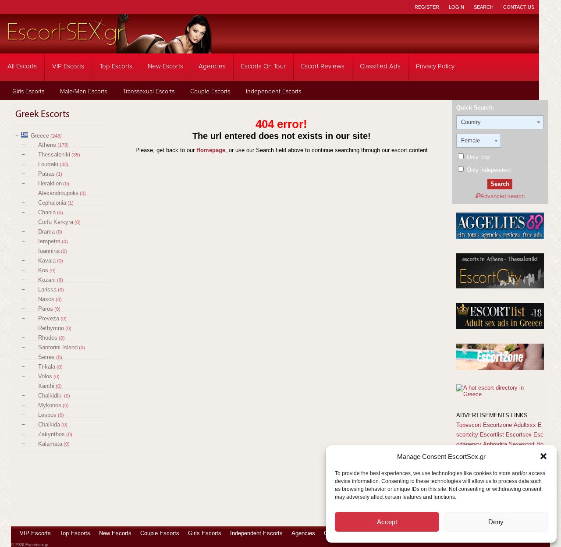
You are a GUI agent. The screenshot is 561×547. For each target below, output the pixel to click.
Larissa (47, 289)
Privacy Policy (435, 66)
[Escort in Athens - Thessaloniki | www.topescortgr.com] (499, 394)
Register (427, 7)
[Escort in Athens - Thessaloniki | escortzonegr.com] (500, 368)
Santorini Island (58, 347)
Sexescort (522, 444)
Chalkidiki (50, 395)
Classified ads (380, 66)
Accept (387, 522)
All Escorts (22, 66)
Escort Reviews (322, 66)
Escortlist (492, 434)
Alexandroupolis (58, 193)
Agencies (212, 66)
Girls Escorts (28, 92)
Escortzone (497, 425)
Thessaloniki (54, 154)
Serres (46, 357)
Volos (45, 376)
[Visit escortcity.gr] (500, 286)
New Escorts (165, 66)
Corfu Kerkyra (55, 222)
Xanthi (46, 386)
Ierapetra (49, 241)
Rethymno (51, 328)
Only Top (477, 157)
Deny (496, 522)
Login (456, 7)
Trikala (46, 366)
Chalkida (49, 424)
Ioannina (49, 251)
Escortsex (519, 434)
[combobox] (499, 122)
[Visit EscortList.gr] (500, 327)
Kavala (47, 260)
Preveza (48, 318)
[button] (543, 456)
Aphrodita (495, 444)
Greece (40, 135)
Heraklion (50, 183)
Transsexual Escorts (148, 92)
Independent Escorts (273, 92)
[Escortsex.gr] (109, 47)
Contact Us (518, 7)
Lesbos (47, 415)
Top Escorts (115, 66)
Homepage (210, 150)
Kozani (47, 280)
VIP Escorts (68, 66)
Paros (45, 308)
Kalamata (50, 443)
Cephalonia (52, 202)
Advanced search (502, 196)
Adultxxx (525, 425)
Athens (47, 145)
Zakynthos (51, 434)
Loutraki (48, 164)
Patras (46, 173)
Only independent (488, 170)
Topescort (468, 425)
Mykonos (49, 405)
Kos (43, 270)
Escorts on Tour (263, 66)
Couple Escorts (210, 92)
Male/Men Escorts (83, 92)
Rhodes (47, 337)
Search (484, 7)
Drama (46, 231)
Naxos (46, 299)
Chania (47, 212)
